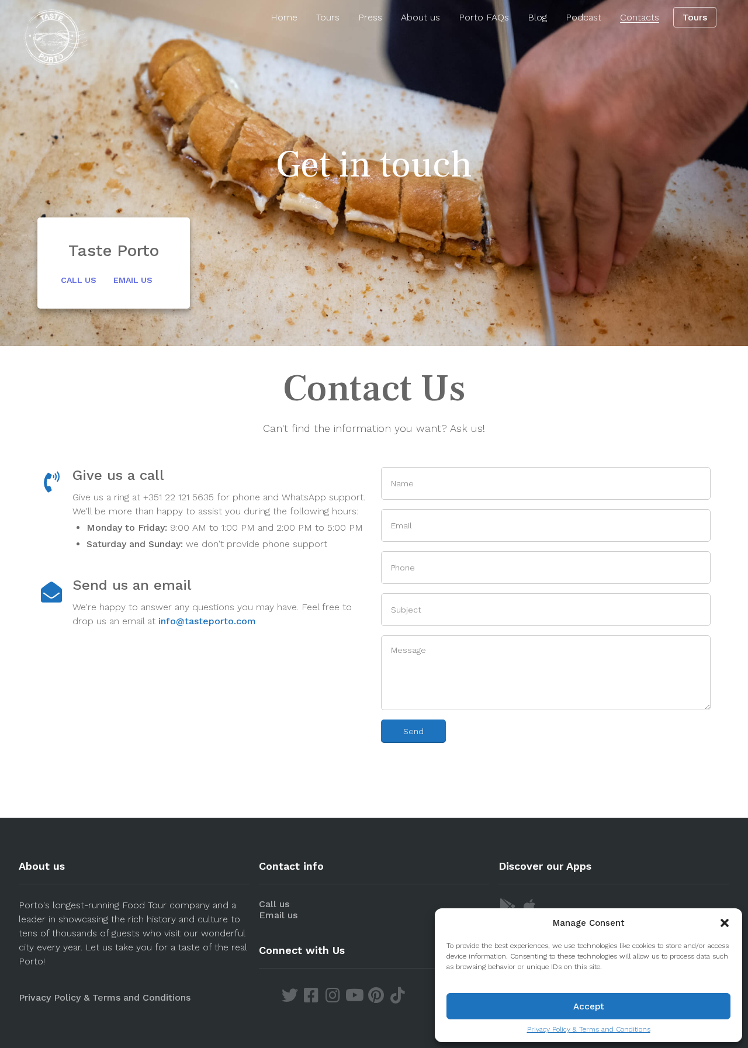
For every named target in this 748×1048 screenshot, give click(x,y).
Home (284, 17)
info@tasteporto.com (207, 621)
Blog (537, 17)
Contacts (639, 17)
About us (420, 17)
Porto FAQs (484, 17)
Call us (78, 280)
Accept (588, 1006)
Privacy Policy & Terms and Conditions (588, 1029)
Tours (328, 17)
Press (370, 17)
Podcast (583, 17)
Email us (133, 280)
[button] (724, 923)
